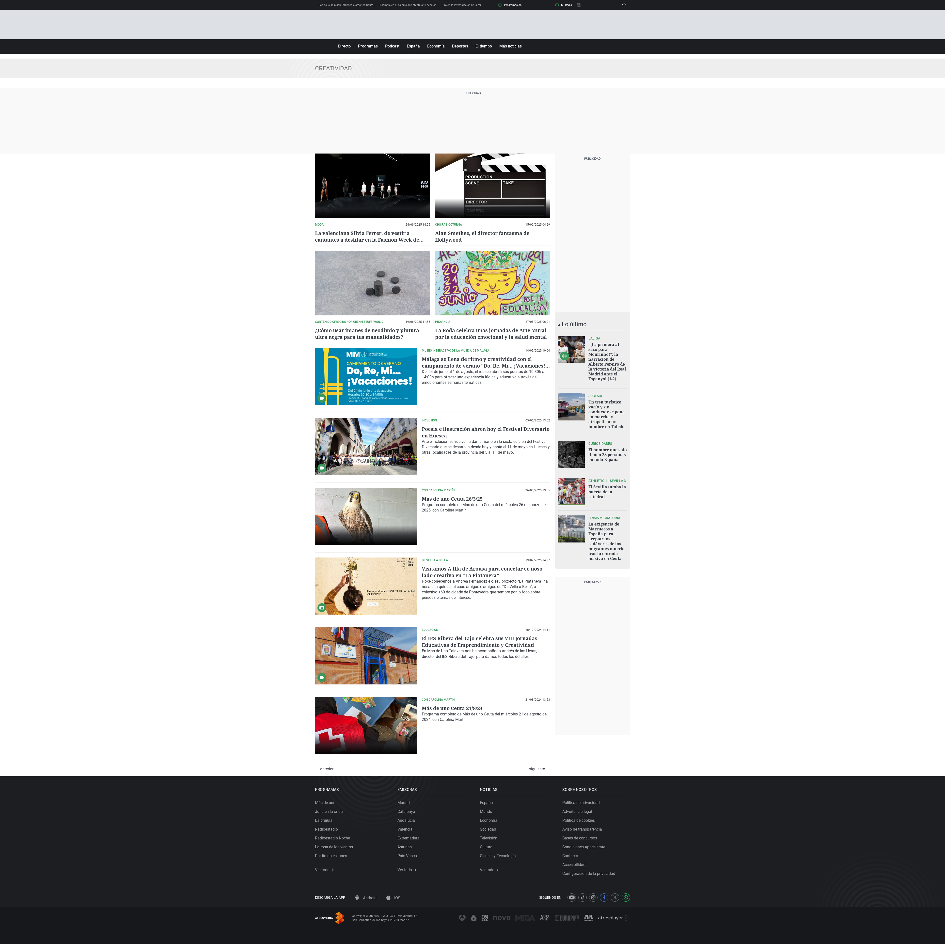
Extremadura (408, 838)
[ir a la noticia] (571, 349)
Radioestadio (326, 829)
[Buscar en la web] (624, 5)
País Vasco (407, 855)
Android (369, 898)
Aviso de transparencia (582, 829)
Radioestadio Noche (332, 838)
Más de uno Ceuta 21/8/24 (452, 708)
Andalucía (406, 820)
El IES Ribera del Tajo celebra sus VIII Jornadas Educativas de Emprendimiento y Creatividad (479, 641)
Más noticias (510, 46)
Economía (436, 46)
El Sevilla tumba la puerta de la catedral (607, 491)
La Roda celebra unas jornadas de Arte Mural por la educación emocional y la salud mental (491, 333)
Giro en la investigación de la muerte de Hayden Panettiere (477, 5)
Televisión (488, 838)
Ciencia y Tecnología (498, 855)
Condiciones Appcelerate (583, 847)
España (413, 46)
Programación (512, 5)
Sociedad (488, 829)
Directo (344, 46)
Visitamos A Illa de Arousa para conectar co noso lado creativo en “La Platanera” (482, 572)
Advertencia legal (577, 811)
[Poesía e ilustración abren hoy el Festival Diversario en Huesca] (366, 446)
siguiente (537, 769)
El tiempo (483, 46)
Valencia (404, 829)
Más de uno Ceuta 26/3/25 (452, 498)
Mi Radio (566, 5)
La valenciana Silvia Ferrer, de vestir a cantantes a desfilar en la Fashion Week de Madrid (367, 240)
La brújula (323, 820)
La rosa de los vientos (334, 847)
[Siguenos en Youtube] (571, 897)
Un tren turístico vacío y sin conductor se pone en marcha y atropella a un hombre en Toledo (606, 414)
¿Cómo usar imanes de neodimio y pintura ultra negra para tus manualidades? (367, 333)
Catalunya (406, 811)
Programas (368, 46)
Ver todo (322, 870)
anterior (326, 769)
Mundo (486, 811)
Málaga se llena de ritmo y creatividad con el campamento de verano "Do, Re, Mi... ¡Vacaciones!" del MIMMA (485, 366)
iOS (396, 898)
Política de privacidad (581, 802)
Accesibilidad (573, 864)
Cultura (486, 847)
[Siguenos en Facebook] (604, 897)
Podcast (392, 46)
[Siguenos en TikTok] (582, 897)
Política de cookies (578, 820)
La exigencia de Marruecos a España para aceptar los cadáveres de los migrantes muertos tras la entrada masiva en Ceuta (607, 541)
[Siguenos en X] (615, 897)
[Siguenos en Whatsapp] (626, 897)
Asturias (404, 847)
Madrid (403, 802)
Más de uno (325, 802)
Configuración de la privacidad (588, 873)
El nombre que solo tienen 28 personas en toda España (607, 454)
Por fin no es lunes (331, 855)
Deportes (460, 46)
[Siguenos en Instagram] (593, 897)
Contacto (570, 855)
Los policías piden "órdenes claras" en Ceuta (346, 5)
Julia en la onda (329, 811)
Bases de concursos (579, 838)
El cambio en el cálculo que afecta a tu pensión (407, 5)
